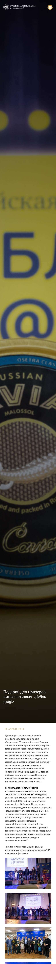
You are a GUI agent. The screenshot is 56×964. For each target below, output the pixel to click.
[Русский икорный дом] (19, 7)
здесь (31, 775)
